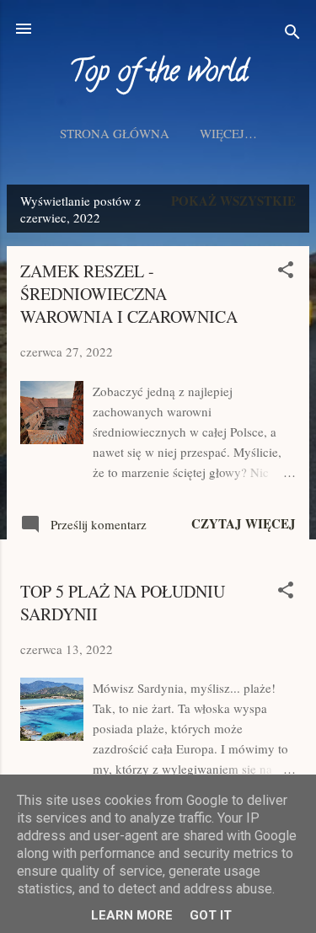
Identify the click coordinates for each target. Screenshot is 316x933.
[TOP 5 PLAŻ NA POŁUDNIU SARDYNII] (51, 735)
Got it (211, 915)
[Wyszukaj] (292, 34)
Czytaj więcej (243, 523)
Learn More (132, 915)
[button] (286, 272)
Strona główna (114, 133)
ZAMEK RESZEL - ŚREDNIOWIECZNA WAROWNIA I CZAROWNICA (129, 294)
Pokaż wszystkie (233, 200)
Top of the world (158, 74)
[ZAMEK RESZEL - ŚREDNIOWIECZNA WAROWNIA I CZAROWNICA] (51, 439)
